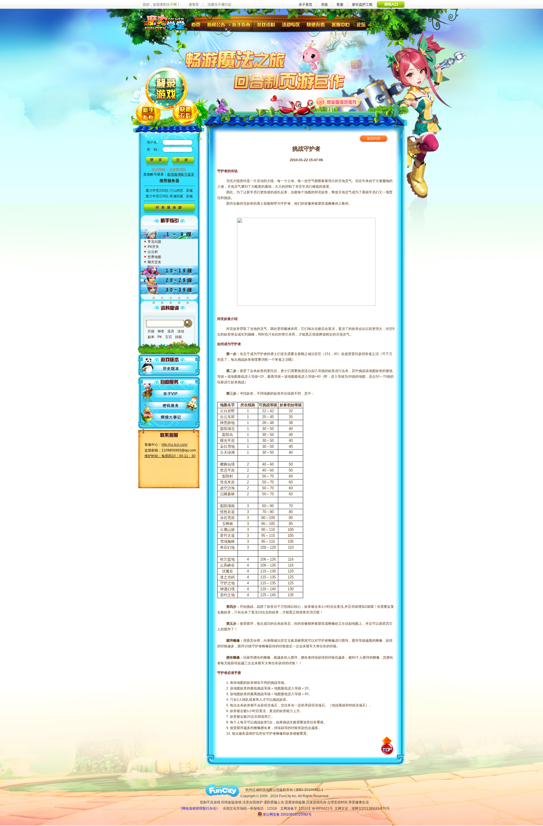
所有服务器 (169, 209)
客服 (340, 5)
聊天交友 (154, 262)
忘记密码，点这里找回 (169, 170)
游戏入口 (390, 4)
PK (160, 337)
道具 (170, 331)
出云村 (153, 252)
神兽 (161, 331)
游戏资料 (266, 24)
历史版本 (171, 369)
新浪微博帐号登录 (180, 174)
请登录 (194, 5)
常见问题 (154, 242)
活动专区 (291, 24)
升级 (151, 331)
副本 (151, 337)
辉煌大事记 (171, 417)
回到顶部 (387, 746)
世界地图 (154, 257)
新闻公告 (216, 24)
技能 (178, 337)
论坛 (362, 24)
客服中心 (341, 24)
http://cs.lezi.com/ (174, 445)
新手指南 (241, 24)
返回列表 (373, 138)
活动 (180, 331)
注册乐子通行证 (219, 5)
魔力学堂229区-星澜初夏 (164, 196)
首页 (195, 24)
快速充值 (316, 24)
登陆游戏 (166, 88)
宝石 (168, 337)
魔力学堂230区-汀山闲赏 (164, 191)
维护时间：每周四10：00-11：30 (170, 456)
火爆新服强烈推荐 (338, 101)
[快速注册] (183, 162)
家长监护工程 (362, 5)
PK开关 (153, 247)
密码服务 (171, 405)
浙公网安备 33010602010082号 (287, 814)
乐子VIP (171, 393)
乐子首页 (305, 5)
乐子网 (172, 5)
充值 (324, 5)
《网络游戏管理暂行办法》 (199, 808)
